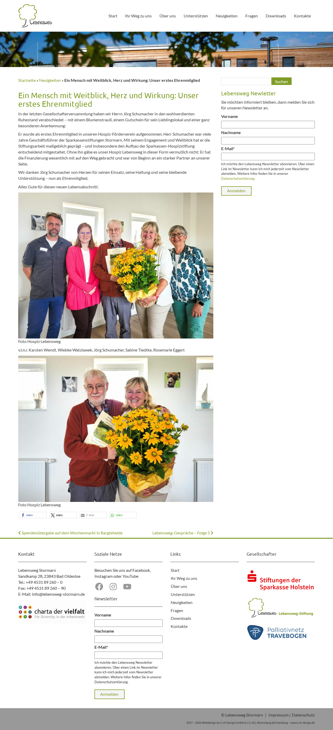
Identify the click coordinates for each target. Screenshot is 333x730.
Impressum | (279, 714)
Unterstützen (196, 15)
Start (112, 15)
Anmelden (236, 190)
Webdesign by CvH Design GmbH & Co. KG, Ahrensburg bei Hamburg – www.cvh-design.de (258, 722)
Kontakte (302, 15)
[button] (33, 515)
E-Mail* (228, 148)
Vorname (229, 116)
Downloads (276, 15)
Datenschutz (303, 714)
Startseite (27, 80)
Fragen (251, 15)
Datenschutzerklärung (237, 178)
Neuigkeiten (227, 15)
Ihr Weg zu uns (138, 15)
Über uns (167, 15)
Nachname (231, 132)
